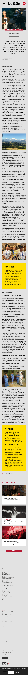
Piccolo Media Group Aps (6, 614)
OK (10, 672)
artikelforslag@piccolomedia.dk (8, 585)
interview (8, 473)
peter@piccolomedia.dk (6, 578)
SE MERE (14, 550)
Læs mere (17, 672)
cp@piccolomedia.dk (6, 633)
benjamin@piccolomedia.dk (7, 582)
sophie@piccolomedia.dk (6, 592)
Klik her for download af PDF (7, 611)
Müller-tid (14, 33)
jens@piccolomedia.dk (6, 574)
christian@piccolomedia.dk (7, 628)
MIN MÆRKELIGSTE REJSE (14, 29)
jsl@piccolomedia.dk (6, 618)
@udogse (11, 650)
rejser (12, 473)
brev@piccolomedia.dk (6, 588)
